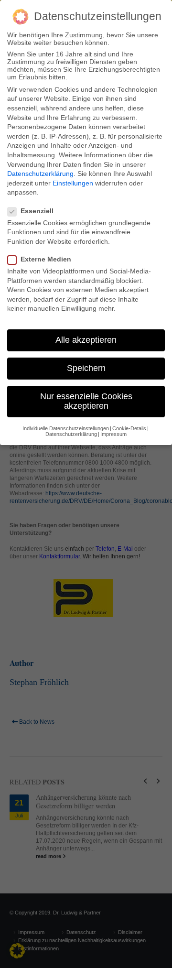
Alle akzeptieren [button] (86, 340)
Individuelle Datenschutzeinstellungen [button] (65, 428)
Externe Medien (46, 259)
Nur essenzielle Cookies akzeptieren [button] (86, 401)
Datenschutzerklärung (40, 173)
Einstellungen (73, 183)
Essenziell (37, 211)
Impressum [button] (113, 434)
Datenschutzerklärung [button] (71, 434)
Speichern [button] (86, 368)
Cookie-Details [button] (129, 428)
